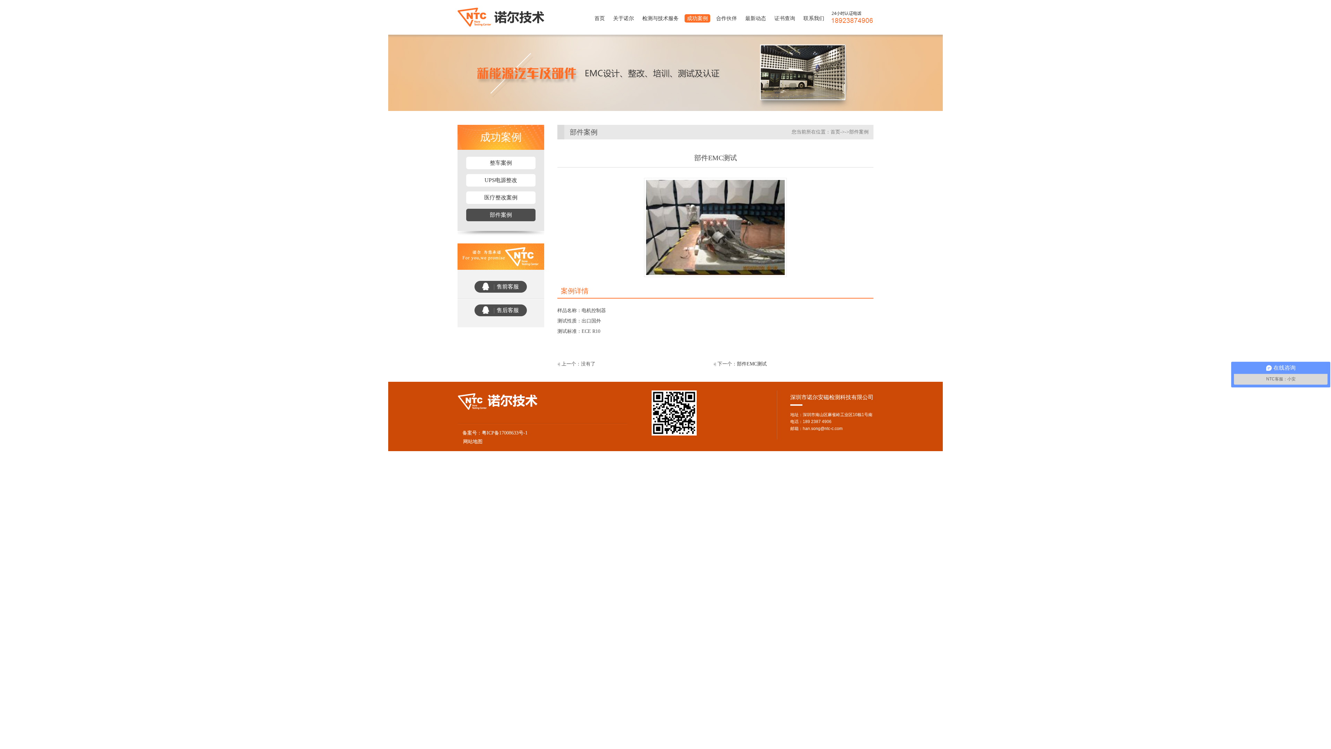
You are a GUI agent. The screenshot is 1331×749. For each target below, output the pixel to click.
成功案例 (697, 18)
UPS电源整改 (501, 180)
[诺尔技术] (502, 17)
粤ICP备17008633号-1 (505, 433)
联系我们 (813, 18)
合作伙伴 (726, 18)
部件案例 (501, 215)
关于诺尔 (623, 18)
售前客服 (508, 287)
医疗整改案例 (500, 197)
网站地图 (470, 441)
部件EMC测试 (752, 364)
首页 (599, 18)
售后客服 (508, 310)
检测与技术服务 (660, 18)
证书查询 (784, 18)
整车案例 (501, 163)
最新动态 (755, 18)
